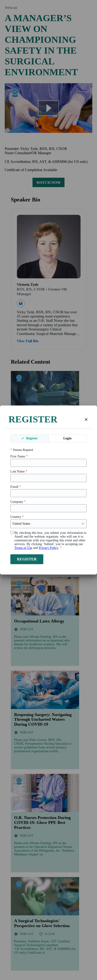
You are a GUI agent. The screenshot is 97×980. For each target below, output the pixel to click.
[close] (86, 419)
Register (31, 438)
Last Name (18, 471)
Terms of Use (23, 548)
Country (17, 517)
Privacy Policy (48, 548)
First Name (19, 456)
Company (18, 502)
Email (15, 486)
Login (67, 438)
